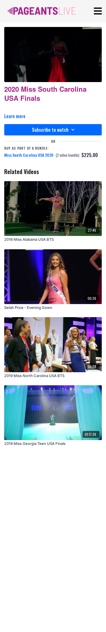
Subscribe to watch (50, 129)
